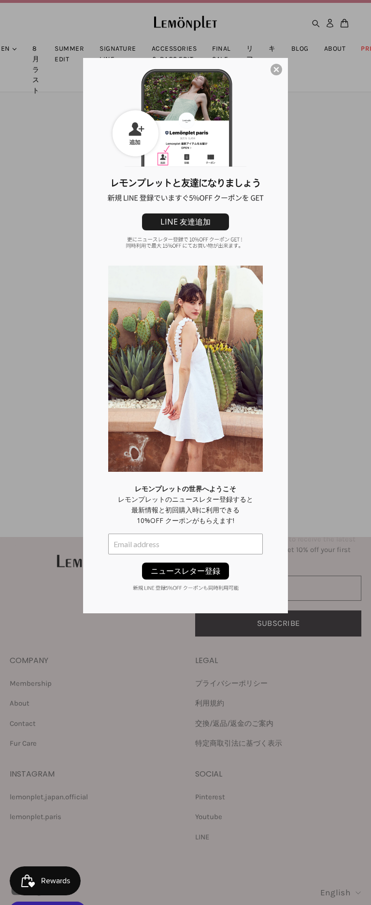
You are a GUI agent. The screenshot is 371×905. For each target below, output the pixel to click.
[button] (276, 69)
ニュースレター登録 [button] (185, 571)
